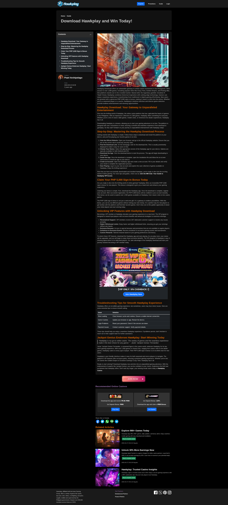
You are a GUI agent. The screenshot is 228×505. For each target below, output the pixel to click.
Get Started (151, 409)
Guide (161, 4)
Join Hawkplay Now (133, 294)
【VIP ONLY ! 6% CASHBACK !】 (133, 289)
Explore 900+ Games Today (135, 430)
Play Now (115, 409)
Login (168, 4)
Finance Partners (119, 496)
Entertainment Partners (121, 493)
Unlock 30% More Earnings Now (138, 450)
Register (140, 4)
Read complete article (129, 439)
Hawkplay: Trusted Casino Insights (139, 469)
